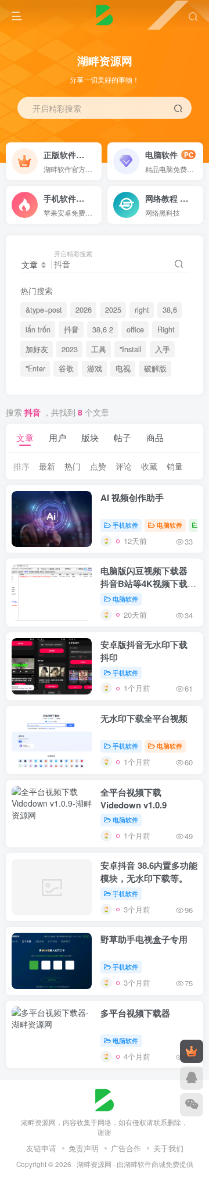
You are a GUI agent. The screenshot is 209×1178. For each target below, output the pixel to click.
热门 (72, 466)
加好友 (37, 349)
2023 (70, 349)
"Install (131, 349)
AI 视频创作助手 (132, 497)
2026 (83, 310)
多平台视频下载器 (135, 1013)
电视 (123, 368)
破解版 (155, 368)
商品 (155, 437)
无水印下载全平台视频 (144, 718)
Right (166, 329)
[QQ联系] (191, 1078)
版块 (90, 437)
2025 (113, 310)
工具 (98, 349)
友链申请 (41, 1148)
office (135, 329)
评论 (124, 466)
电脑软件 (169, 524)
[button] (195, 157)
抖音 (71, 329)
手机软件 (125, 524)
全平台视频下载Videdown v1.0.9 (133, 798)
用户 (57, 437)
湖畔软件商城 (144, 1164)
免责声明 (84, 1148)
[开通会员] (191, 1051)
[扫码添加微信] (191, 1104)
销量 (175, 466)
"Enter (35, 368)
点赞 (98, 466)
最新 (47, 466)
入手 (162, 349)
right (142, 310)
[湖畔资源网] (104, 1099)
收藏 (149, 466)
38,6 (170, 310)
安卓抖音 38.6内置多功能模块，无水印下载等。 (148, 872)
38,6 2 (102, 329)
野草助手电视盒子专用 (144, 939)
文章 (25, 437)
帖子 (122, 437)
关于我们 (168, 1148)
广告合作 (126, 1148)
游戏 (94, 368)
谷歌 (66, 368)
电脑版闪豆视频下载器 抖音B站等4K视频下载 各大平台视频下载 (144, 583)
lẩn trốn (38, 329)
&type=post (44, 310)
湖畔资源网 (94, 1164)
